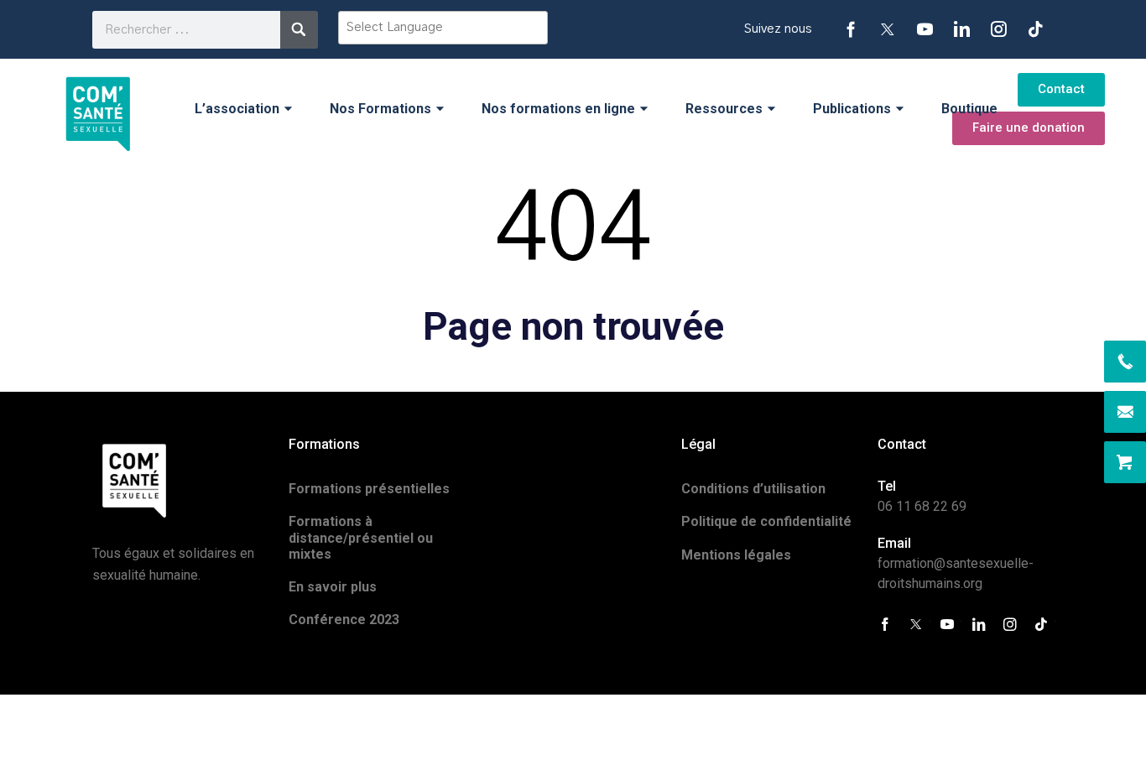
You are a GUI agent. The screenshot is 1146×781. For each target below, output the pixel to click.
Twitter (887, 29)
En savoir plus (333, 587)
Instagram (998, 29)
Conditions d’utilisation (753, 489)
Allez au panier (1125, 462)
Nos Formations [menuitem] (380, 109)
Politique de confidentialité (766, 521)
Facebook (850, 29)
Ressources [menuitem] (724, 109)
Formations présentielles (369, 489)
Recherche (299, 30)
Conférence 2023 (344, 619)
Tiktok (1035, 29)
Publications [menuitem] (852, 109)
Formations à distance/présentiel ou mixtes (361, 537)
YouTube (924, 29)
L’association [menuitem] (237, 109)
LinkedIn (961, 29)
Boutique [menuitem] (969, 109)
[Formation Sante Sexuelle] (98, 108)
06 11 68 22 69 (922, 506)
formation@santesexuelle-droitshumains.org (1125, 412)
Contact (1061, 88)
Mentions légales (736, 555)
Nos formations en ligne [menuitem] (558, 109)
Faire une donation (1028, 127)
